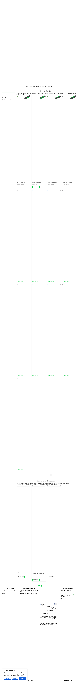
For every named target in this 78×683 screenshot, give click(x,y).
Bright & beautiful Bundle (36, 182)
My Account (47, 86)
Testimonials (3, 593)
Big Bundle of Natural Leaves (68, 182)
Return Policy (13, 590)
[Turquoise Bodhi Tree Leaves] (69, 326)
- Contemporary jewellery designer (28, 593)
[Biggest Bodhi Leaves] (23, 420)
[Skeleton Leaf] (43, 605)
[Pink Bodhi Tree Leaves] (23, 326)
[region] (14, 675)
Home (27, 86)
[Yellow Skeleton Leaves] (23, 232)
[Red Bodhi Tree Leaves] (69, 232)
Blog (43, 86)
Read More (62, 598)
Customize (7, 678)
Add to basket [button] (21, 186)
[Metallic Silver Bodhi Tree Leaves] (38, 232)
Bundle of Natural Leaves (52, 182)
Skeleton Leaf (45, 613)
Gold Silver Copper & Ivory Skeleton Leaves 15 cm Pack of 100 (38, 573)
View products (21, 576)
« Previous (43, 475)
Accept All (22, 678)
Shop (30, 86)
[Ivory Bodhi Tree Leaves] (54, 232)
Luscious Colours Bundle (21, 182)
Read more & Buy (20, 281)
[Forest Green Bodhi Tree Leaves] (54, 326)
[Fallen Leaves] (54, 527)
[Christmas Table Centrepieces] (75, 636)
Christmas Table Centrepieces (65, 590)
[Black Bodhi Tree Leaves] (38, 326)
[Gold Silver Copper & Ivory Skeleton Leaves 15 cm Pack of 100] (38, 527)
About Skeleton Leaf (37, 86)
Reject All (15, 678)
